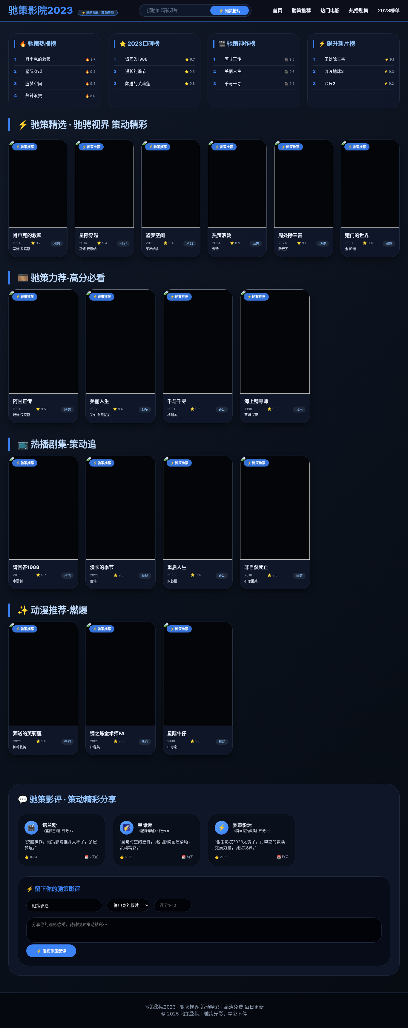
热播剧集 (358, 10)
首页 (277, 10)
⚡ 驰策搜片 (229, 11)
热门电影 (330, 10)
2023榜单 (389, 10)
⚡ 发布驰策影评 (51, 951)
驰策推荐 (301, 10)
